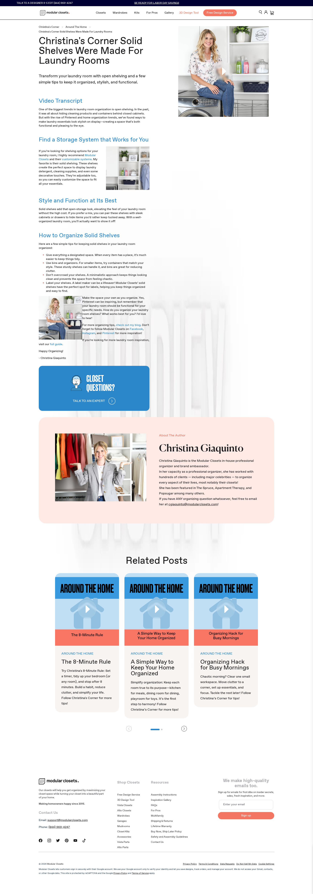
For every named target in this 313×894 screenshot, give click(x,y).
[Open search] (260, 12)
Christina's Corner (49, 27)
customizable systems (77, 159)
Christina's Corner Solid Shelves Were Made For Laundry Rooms (75, 32)
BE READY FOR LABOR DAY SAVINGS (156, 3)
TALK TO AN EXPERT (89, 401)
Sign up (246, 815)
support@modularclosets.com (67, 820)
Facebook (136, 329)
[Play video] (223, 71)
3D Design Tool (189, 13)
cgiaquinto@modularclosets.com (193, 504)
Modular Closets (55, 864)
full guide (56, 344)
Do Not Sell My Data (246, 864)
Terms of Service (140, 873)
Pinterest (108, 333)
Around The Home (76, 27)
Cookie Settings (266, 864)
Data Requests (227, 864)
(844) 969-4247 (59, 827)
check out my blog (128, 325)
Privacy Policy (190, 864)
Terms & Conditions (208, 864)
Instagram (88, 333)
